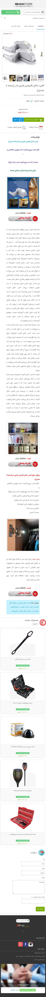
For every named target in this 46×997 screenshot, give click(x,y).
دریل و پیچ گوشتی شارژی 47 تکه (22, 703)
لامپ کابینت (23, 607)
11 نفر (16, 119)
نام (44, 859)
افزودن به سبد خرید (31, 119)
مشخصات (40, 26)
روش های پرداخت (39, 959)
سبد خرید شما (11, 12)
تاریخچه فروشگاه (39, 953)
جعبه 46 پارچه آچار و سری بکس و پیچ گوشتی (23, 834)
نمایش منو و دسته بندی (32, 12)
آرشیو (35, 624)
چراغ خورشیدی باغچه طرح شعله (23, 790)
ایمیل (43, 868)
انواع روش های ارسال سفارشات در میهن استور (30, 956)
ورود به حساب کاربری (27, 990)
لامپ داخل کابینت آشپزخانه (21, 611)
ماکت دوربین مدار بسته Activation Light (22, 747)
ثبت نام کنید (14, 990)
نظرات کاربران (15, 26)
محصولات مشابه (29, 26)
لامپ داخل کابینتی (24, 603)
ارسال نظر (40, 909)
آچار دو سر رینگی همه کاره (22, 659)
